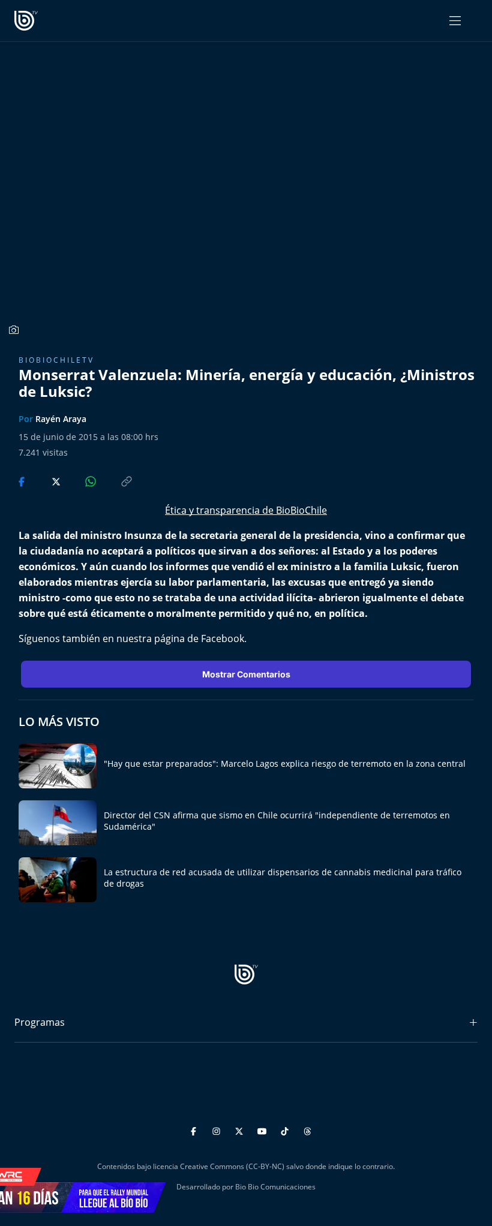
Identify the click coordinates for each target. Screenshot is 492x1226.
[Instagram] (218, 1129)
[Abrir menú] (455, 20)
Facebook (222, 638)
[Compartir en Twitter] (44, 480)
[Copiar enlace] (115, 480)
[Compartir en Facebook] (23, 480)
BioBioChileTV (56, 360)
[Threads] (307, 1129)
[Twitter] (241, 1129)
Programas (39, 1022)
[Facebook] (195, 1129)
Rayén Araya (60, 418)
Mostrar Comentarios (246, 674)
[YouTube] (264, 1129)
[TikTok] (286, 1129)
